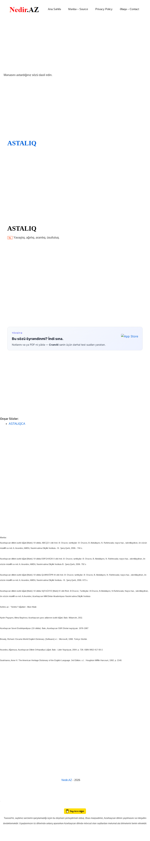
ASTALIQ (21, 143)
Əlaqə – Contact (129, 9)
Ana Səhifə (54, 9)
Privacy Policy (103, 9)
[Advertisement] (75, 45)
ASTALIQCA (17, 423)
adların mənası (6, 806)
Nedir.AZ (67, 780)
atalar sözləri (6, 801)
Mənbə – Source (78, 9)
